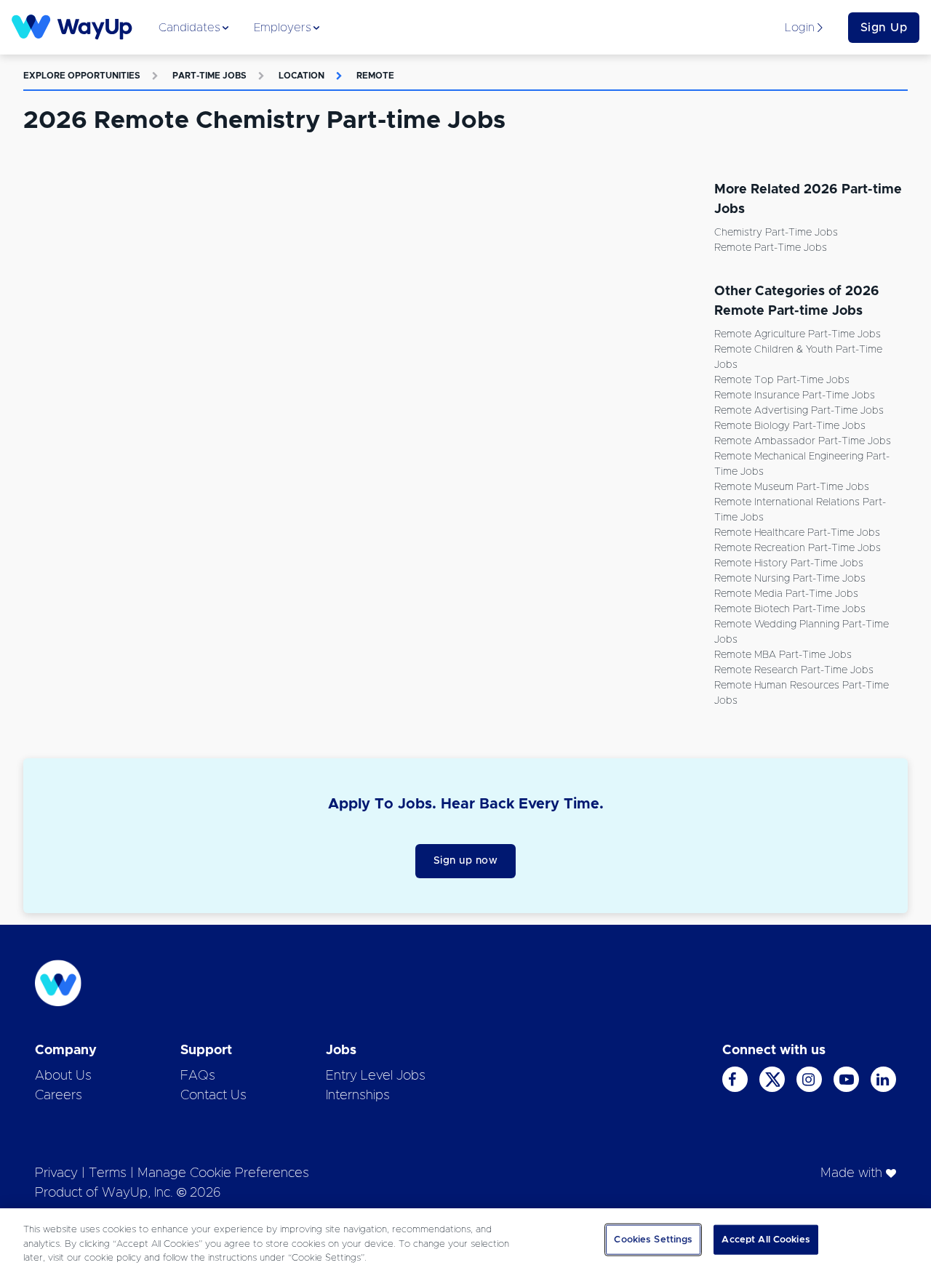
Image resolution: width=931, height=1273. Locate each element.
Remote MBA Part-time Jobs (783, 655)
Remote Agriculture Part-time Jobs (797, 334)
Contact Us (213, 1095)
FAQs (197, 1076)
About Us (63, 1076)
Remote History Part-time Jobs (788, 563)
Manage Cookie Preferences (223, 1173)
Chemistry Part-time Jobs (776, 233)
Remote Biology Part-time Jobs (790, 426)
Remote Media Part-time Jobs (786, 594)
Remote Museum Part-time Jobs (791, 487)
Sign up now (465, 861)
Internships (358, 1095)
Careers (58, 1095)
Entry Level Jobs (375, 1076)
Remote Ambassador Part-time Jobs (802, 441)
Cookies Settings (653, 1239)
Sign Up (884, 27)
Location (301, 75)
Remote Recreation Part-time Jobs (797, 548)
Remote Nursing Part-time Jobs (790, 579)
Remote (375, 75)
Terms (108, 1173)
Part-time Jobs (209, 75)
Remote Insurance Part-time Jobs (794, 395)
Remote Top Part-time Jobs (782, 380)
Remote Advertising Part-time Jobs (799, 411)
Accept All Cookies (766, 1239)
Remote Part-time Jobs (770, 248)
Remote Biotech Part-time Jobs (790, 609)
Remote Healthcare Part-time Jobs (797, 533)
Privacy (56, 1173)
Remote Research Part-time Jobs (794, 670)
